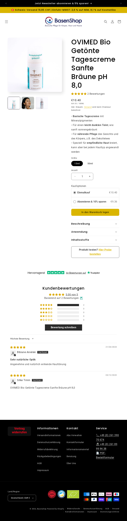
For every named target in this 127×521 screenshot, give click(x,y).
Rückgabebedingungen (49, 456)
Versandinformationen (49, 435)
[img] (18, 347)
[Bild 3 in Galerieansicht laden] (42, 103)
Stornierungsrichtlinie (109, 512)
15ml (77, 163)
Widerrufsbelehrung (47, 449)
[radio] (74, 193)
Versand (88, 107)
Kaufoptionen (78, 186)
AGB (39, 463)
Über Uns (71, 463)
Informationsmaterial (78, 449)
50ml (90, 163)
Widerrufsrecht (73, 509)
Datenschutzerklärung (48, 442)
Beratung (71, 456)
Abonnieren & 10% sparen (92, 201)
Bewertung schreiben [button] (63, 327)
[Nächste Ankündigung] (121, 3)
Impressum (43, 470)
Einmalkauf (83, 192)
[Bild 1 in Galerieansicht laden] (14, 103)
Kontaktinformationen (74, 512)
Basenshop (41, 509)
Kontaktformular (75, 442)
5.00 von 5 (72, 294)
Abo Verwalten (74, 435)
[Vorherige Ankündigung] (6, 3)
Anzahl (74, 170)
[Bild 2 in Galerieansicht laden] (28, 103)
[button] (6, 21)
